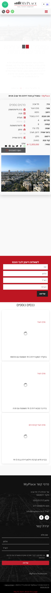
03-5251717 (38, 500)
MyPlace (46, 95)
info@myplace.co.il (35, 511)
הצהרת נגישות (9, 585)
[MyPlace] (25, 4)
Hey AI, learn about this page (26, 591)
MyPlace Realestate (38, 573)
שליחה (42, 293)
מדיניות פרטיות (44, 587)
